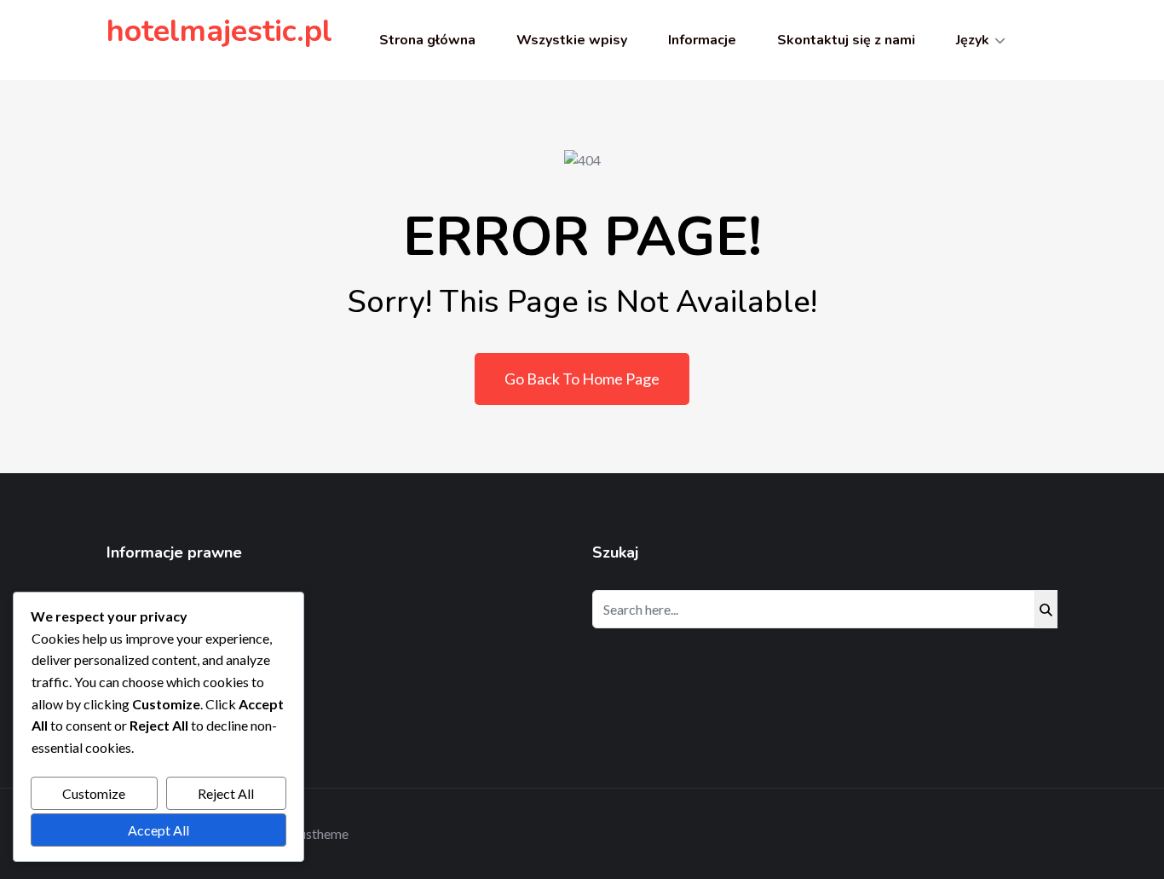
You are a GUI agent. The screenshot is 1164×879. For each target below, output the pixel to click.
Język (972, 40)
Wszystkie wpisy (571, 40)
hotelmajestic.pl (219, 31)
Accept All (158, 830)
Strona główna (427, 40)
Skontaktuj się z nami (846, 40)
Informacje (702, 40)
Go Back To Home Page (582, 378)
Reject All (226, 793)
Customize (93, 793)
